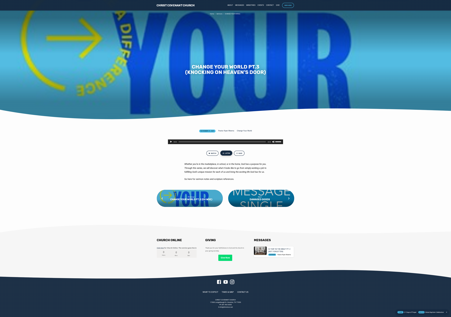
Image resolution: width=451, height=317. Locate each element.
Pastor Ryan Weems (226, 131)
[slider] (278, 141)
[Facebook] (219, 282)
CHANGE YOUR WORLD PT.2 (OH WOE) (191, 199)
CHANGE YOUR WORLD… (233, 14)
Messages (239, 5)
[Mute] (273, 142)
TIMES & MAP (228, 292)
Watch (213, 153)
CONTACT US (242, 292)
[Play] (171, 142)
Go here (188, 179)
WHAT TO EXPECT (210, 292)
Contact (270, 5)
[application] (225, 141)
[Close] (446, 312)
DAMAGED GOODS (260, 199)
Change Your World (244, 131)
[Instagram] (232, 282)
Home (212, 14)
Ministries (250, 5)
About (230, 5)
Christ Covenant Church (176, 5)
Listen (227, 153)
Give (278, 5)
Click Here (160, 248)
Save (240, 153)
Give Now (225, 257)
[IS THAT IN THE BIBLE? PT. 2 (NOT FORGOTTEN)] (260, 250)
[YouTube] (225, 282)
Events (261, 5)
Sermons (219, 14)
